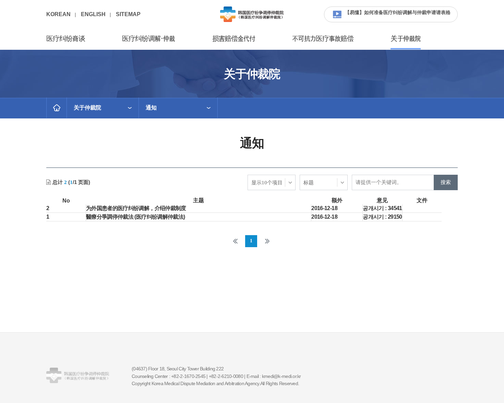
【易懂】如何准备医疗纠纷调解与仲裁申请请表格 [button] (398, 12)
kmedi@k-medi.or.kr (281, 376)
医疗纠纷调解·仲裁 (148, 39)
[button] (103, 107)
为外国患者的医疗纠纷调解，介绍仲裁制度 (136, 208)
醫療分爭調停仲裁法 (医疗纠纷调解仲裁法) (135, 217)
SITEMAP (128, 14)
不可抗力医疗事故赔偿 (322, 39)
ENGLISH (93, 14)
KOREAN (58, 14)
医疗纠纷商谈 (65, 39)
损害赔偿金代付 (233, 39)
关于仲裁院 (406, 39)
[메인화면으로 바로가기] (56, 107)
